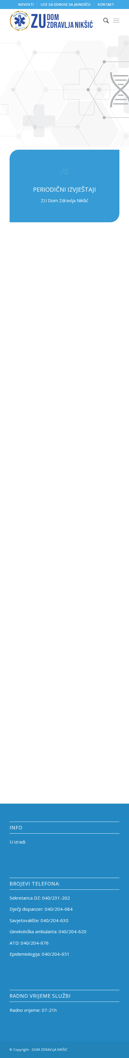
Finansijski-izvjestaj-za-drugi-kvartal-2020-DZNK (74, 318)
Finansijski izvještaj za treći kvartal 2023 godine (78, 618)
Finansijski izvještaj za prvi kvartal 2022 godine (76, 454)
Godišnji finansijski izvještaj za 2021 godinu (78, 427)
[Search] (103, 21)
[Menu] (116, 20)
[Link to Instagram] (105, 1049)
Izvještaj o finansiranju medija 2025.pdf (72, 726)
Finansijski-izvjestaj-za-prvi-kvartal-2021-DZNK (78, 373)
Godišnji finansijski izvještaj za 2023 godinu (78, 645)
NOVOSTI (26, 4)
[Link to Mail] (114, 1049)
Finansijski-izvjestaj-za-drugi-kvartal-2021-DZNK (74, 400)
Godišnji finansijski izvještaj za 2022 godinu (78, 536)
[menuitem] (26, 4)
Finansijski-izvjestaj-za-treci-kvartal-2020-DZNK (73, 346)
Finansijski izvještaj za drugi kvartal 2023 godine (77, 590)
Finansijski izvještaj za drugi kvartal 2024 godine (77, 699)
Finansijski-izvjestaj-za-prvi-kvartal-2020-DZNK (78, 291)
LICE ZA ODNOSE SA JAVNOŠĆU (66, 4)
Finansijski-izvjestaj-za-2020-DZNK (78, 264)
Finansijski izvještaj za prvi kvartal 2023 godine (76, 563)
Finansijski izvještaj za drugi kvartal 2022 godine (77, 482)
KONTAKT (106, 4)
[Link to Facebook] (96, 1049)
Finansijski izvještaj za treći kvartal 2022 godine (78, 509)
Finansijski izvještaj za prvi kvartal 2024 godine (76, 672)
